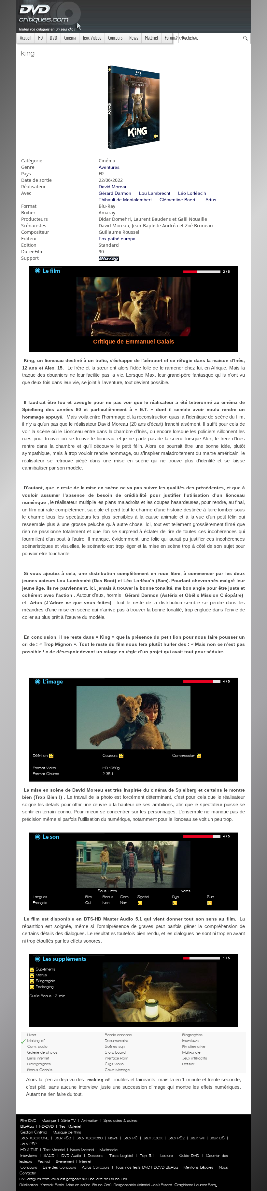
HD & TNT (29, 1150)
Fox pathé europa (117, 238)
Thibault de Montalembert (125, 199)
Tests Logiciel (121, 1156)
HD (40, 38)
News (133, 38)
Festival (44, 1161)
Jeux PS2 (176, 1138)
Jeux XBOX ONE (35, 1138)
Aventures (109, 167)
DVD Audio (71, 1156)
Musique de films (67, 1132)
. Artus (209, 199)
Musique (49, 1120)
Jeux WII (197, 1138)
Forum (170, 38)
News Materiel (82, 1150)
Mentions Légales (198, 1167)
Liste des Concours (59, 1167)
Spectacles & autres (120, 1120)
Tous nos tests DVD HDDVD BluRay (146, 1167)
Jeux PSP (29, 1144)
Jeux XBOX (152, 1138)
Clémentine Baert (177, 199)
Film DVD (28, 1120)
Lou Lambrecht (154, 193)
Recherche (190, 38)
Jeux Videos (92, 38)
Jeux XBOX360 (90, 1138)
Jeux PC (130, 1138)
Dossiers (95, 1156)
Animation (89, 1120)
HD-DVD (46, 1126)
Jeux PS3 (63, 1138)
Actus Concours (95, 1167)
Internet (85, 1161)
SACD (49, 1156)
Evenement (65, 1161)
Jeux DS (217, 1138)
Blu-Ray (27, 1126)
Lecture (167, 1156)
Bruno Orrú (101, 1185)
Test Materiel (70, 1126)
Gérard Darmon (115, 193)
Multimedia (109, 1150)
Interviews (29, 1156)
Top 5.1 (147, 1156)
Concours (115, 38)
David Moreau (113, 186)
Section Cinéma (34, 1132)
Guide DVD (189, 1156)
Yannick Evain (52, 1185)
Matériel (151, 38)
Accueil (25, 38)
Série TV (68, 1120)
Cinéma (70, 38)
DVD (53, 38)
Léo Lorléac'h (192, 193)
